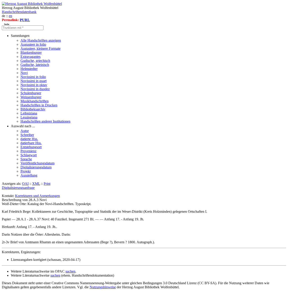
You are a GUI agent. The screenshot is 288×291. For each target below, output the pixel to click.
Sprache (26, 159)
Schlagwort (28, 155)
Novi (24, 73)
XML (36, 184)
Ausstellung (28, 175)
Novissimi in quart (33, 81)
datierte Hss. (29, 139)
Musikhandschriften (34, 101)
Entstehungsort (31, 147)
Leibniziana (28, 113)
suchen (70, 271)
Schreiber (27, 135)
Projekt (25, 171)
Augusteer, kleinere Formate (40, 48)
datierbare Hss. (31, 143)
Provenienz (28, 151)
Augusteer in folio (33, 44)
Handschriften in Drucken (38, 105)
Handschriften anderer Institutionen (45, 121)
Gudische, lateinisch (34, 65)
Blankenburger (31, 52)
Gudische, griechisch (35, 61)
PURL (25, 20)
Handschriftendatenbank (19, 12)
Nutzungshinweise (103, 287)
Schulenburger (30, 93)
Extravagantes (30, 56)
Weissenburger (30, 97)
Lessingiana (28, 117)
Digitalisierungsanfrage (18, 188)
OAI (25, 184)
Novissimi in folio (33, 77)
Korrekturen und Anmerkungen (37, 196)
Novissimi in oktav (33, 85)
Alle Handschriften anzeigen (40, 40)
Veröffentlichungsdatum (37, 163)
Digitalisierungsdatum (36, 167)
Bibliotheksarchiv (32, 109)
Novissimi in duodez (35, 89)
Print (47, 184)
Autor (24, 131)
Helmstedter (29, 69)
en (10, 16)
